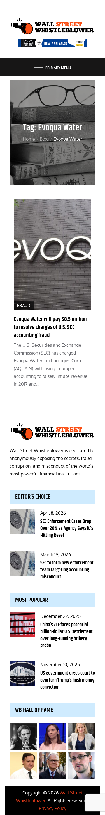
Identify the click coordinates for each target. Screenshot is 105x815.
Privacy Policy (52, 808)
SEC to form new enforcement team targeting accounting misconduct (67, 570)
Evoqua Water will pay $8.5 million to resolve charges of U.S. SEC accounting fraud (50, 327)
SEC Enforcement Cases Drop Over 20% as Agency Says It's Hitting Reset (66, 528)
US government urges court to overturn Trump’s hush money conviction (67, 680)
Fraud (23, 305)
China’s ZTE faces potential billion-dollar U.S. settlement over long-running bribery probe (66, 635)
